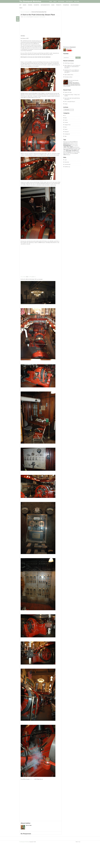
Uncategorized (27, 11)
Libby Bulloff (66, 149)
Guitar (77, 144)
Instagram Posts (67, 124)
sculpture (78, 152)
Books (65, 117)
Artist (64, 141)
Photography (69, 152)
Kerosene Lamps (65, 148)
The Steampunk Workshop (30, 1)
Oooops (72, 63)
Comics (69, 142)
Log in (65, 159)
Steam (64, 153)
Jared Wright (30, 276)
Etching (70, 144)
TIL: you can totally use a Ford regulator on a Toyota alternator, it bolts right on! (72, 66)
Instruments (72, 145)
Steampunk (66, 131)
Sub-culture (67, 153)
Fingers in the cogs (67, 92)
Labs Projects (75, 148)
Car (76, 141)
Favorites (66, 122)
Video (20, 7)
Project (73, 152)
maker (78, 149)
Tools (70, 153)
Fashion (65, 120)
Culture (72, 142)
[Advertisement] (40, 26)
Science (75, 152)
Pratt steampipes (23, 276)
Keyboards (70, 148)
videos (64, 154)
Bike (70, 141)
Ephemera (66, 144)
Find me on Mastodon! (69, 47)
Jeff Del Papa (66, 63)
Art (65, 115)
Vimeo (35, 276)
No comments (42, 16)
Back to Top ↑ (78, 841)
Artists (66, 141)
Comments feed (67, 164)
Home (22, 11)
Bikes (72, 141)
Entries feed (66, 162)
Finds (73, 144)
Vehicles (76, 153)
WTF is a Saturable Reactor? (69, 101)
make (70, 149)
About (72, 74)
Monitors (64, 152)
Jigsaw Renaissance (76, 147)
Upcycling (72, 153)
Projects (65, 129)
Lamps (79, 148)
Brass (74, 141)
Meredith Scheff (71, 151)
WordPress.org (67, 166)
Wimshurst (68, 154)
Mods (77, 150)
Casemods (65, 142)
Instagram (67, 145)
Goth (75, 144)
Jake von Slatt (26, 16)
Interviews (76, 145)
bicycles (68, 141)
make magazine (74, 149)
